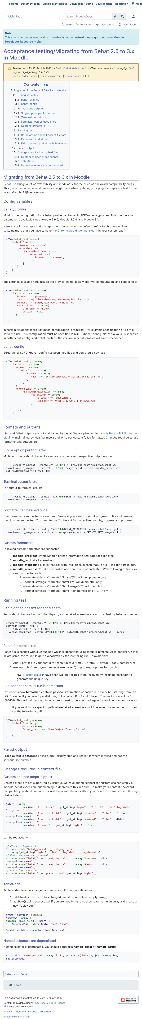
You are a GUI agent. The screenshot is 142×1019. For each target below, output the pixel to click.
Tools (17, 985)
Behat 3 (8, 184)
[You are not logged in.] (134, 16)
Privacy (7, 1011)
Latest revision (48, 76)
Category (11, 974)
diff (15, 76)
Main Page (15, 16)
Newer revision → (74, 76)
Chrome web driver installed (76, 230)
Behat (24, 974)
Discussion (86, 24)
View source (107, 24)
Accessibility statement (16, 1016)
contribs (84, 68)
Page (69, 24)
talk (75, 68)
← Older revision (28, 76)
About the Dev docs (26, 1011)
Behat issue (33, 674)
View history (129, 24)
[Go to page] (115, 16)
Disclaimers (46, 1011)
